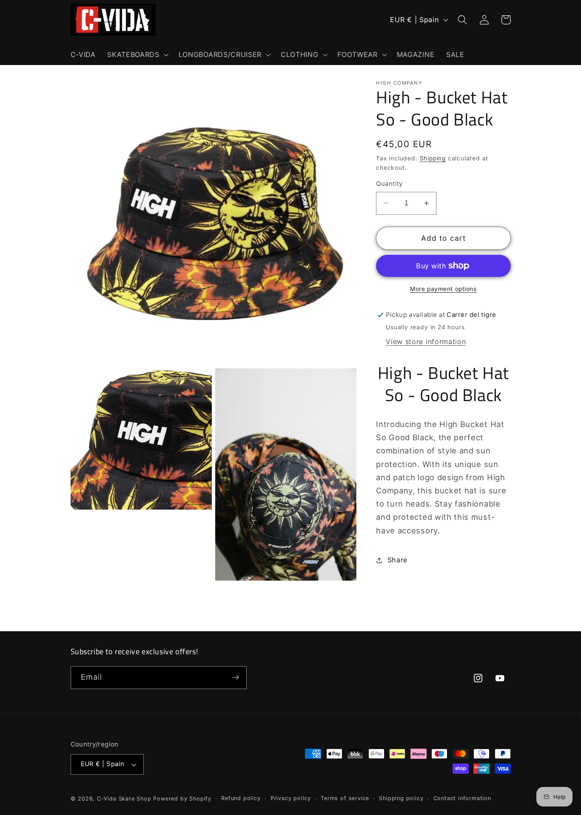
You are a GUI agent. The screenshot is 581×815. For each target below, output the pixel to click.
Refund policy (240, 798)
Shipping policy (401, 798)
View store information (426, 341)
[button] (136, 54)
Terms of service (345, 798)
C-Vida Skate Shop (124, 798)
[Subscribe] (235, 677)
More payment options (443, 288)
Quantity (389, 184)
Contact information (462, 798)
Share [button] (397, 560)
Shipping (433, 158)
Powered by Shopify (182, 798)
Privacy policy (291, 798)
